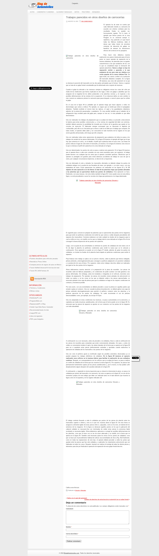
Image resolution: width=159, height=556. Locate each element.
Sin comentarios (86, 21)
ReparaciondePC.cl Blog (37, 304)
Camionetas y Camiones (45, 12)
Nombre (69, 527)
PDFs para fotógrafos (36, 319)
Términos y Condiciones (37, 288)
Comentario (69, 509)
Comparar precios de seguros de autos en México (45, 264)
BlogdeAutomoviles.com (71, 553)
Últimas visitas (34, 291)
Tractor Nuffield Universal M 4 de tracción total (44, 268)
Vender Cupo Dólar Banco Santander (41, 307)
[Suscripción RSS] (32, 278)
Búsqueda (96, 12)
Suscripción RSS (40, 278)
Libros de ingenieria (36, 316)
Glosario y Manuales (64, 12)
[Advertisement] (84, 39)
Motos (77, 12)
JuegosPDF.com (35, 313)
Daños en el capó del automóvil (77, 498)
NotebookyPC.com (36, 298)
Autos (32, 12)
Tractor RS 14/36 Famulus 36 (39, 271)
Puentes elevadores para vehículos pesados (44, 258)
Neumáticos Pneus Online (38, 261)
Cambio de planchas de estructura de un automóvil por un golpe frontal (106, 499)
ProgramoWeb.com (36, 301)
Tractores (86, 12)
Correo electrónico (72, 534)
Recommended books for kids (39, 310)
